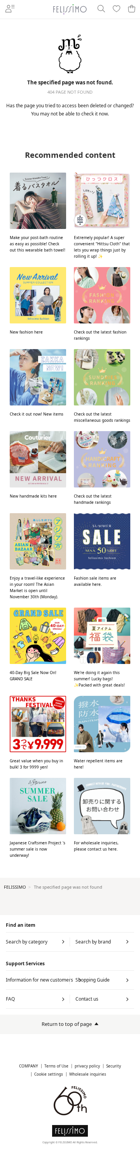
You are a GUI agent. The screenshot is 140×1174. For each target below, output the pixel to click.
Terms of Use (56, 1066)
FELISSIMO (15, 887)
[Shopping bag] (131, 9)
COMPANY (28, 1066)
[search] (100, 9)
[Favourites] (116, 9)
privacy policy (87, 1066)
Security (113, 1066)
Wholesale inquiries (87, 1074)
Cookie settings (48, 1074)
